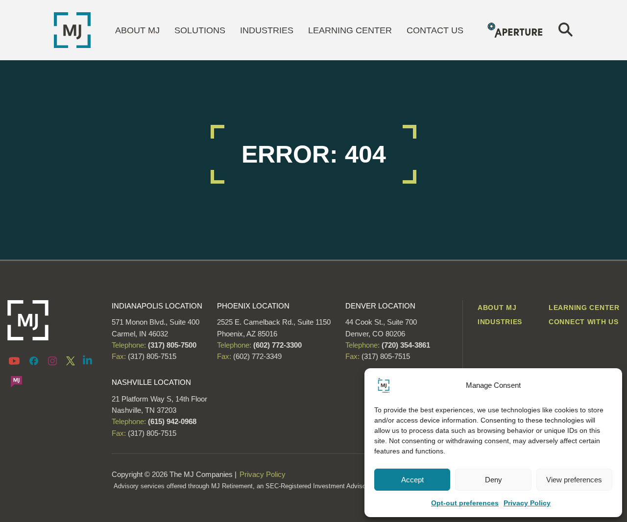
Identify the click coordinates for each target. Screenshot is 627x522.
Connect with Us (584, 322)
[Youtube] (15, 360)
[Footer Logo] (52, 320)
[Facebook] (33, 360)
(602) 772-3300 (276, 345)
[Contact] (16, 381)
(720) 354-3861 (406, 345)
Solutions (199, 30)
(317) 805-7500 (171, 345)
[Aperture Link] (515, 29)
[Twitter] (70, 360)
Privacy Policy (527, 503)
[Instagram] (52, 360)
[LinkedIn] (87, 359)
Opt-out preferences (465, 503)
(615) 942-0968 (172, 421)
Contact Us (435, 30)
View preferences (574, 479)
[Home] (72, 29)
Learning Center (350, 30)
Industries (266, 30)
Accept (412, 479)
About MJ (137, 30)
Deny (493, 479)
